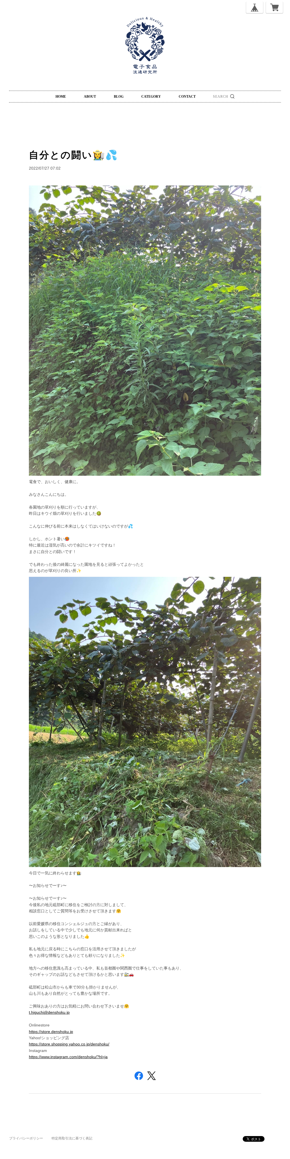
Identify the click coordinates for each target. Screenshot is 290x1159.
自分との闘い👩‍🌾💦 (73, 155)
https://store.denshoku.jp (51, 1031)
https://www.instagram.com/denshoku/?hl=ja (68, 1057)
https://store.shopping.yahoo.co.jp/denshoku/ (69, 1044)
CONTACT (187, 97)
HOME (61, 97)
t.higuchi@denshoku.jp (49, 1012)
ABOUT (90, 97)
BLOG (118, 97)
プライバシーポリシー (26, 1138)
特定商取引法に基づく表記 (72, 1138)
